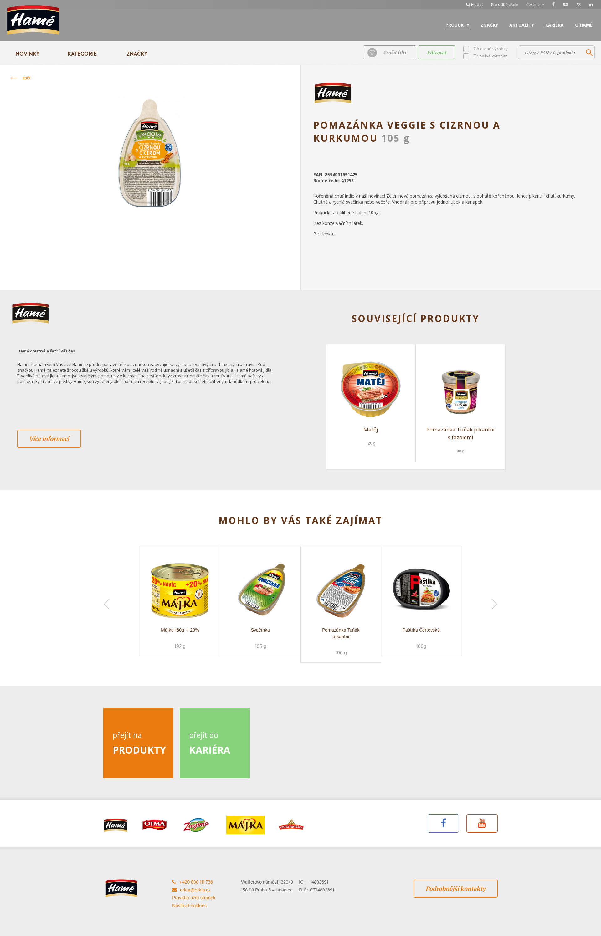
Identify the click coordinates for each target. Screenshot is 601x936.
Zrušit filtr (395, 53)
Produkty (457, 25)
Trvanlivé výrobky (490, 55)
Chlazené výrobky (491, 48)
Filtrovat (436, 53)
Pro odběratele (504, 5)
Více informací (49, 438)
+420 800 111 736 (196, 881)
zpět (26, 77)
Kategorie (82, 54)
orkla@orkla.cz (195, 889)
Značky (489, 25)
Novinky (27, 54)
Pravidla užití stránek (194, 897)
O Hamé (584, 25)
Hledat (477, 5)
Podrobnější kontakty (455, 888)
